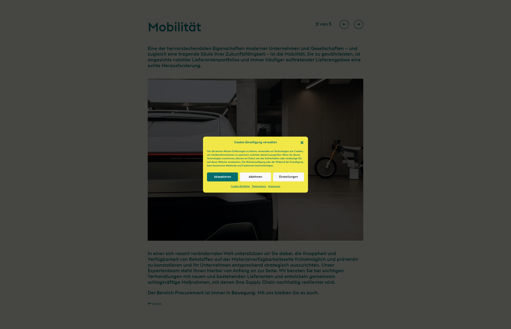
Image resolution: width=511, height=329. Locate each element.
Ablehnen (255, 176)
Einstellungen (288, 176)
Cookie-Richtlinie (240, 186)
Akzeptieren (222, 176)
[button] (302, 142)
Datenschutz (259, 186)
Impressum (274, 186)
